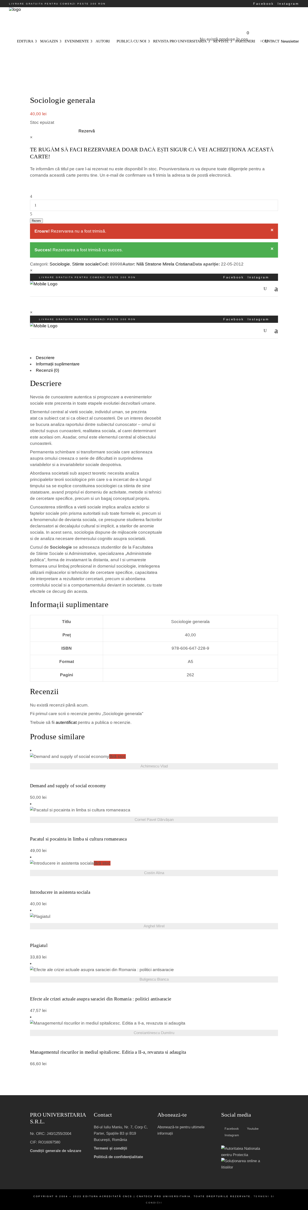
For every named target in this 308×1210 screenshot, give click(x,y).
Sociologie (60, 264)
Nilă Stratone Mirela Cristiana (164, 264)
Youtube (252, 1128)
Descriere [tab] (45, 357)
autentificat (66, 722)
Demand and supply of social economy (68, 786)
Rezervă (86, 131)
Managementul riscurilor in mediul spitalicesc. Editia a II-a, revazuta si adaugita (108, 1052)
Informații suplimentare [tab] (58, 364)
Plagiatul (39, 945)
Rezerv (36, 220)
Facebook (263, 3)
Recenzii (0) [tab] (47, 370)
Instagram (288, 3)
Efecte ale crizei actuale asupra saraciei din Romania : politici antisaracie (100, 999)
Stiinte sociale (85, 264)
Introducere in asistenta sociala (60, 892)
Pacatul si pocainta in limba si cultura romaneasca (78, 839)
